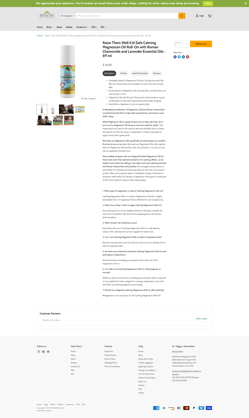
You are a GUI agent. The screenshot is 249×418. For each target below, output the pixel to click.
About (59, 27)
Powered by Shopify (44, 410)
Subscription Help (145, 359)
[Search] (181, 16)
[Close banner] (245, 3)
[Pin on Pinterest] (187, 56)
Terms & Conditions (112, 366)
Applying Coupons (145, 366)
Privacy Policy (110, 355)
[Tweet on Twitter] (179, 56)
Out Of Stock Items (146, 374)
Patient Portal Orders (147, 378)
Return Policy (110, 359)
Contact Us (81, 27)
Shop (49, 27)
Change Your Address (146, 370)
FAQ (94, 27)
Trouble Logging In (145, 363)
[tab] (109, 73)
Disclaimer (109, 351)
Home (40, 27)
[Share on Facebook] (175, 56)
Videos (141, 393)
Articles (69, 27)
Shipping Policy (111, 363)
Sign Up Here (177, 351)
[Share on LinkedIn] (183, 56)
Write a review (201, 319)
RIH (103, 27)
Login (201, 16)
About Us (142, 381)
